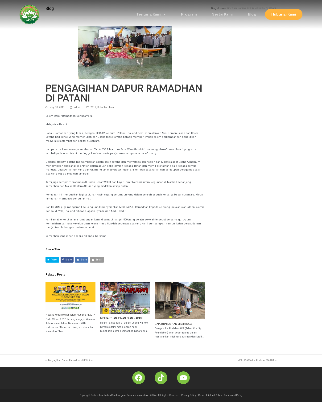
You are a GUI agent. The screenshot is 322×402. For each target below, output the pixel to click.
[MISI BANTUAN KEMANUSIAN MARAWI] (125, 298)
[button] (151, 14)
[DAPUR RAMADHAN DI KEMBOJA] (180, 300)
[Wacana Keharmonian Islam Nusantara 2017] (70, 296)
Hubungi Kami (283, 14)
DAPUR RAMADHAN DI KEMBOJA (173, 324)
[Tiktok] (161, 377)
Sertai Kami (222, 14)
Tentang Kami (148, 14)
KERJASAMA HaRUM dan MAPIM (256, 360)
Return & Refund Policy (210, 395)
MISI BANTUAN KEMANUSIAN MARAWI (121, 318)
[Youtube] (183, 377)
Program (189, 14)
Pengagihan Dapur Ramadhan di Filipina (70, 360)
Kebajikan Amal (106, 107)
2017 (93, 107)
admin (77, 107)
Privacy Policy (188, 395)
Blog (252, 14)
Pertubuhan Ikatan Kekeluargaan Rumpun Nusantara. (120, 395)
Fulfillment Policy (233, 395)
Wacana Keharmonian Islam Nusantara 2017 (70, 314)
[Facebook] (138, 377)
